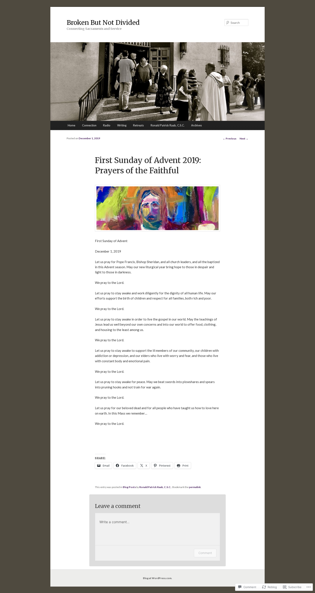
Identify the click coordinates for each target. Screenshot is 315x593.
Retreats (138, 125)
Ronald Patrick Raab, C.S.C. (167, 125)
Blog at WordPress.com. (157, 578)
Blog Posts (129, 487)
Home (71, 125)
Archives (196, 125)
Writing (121, 125)
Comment (205, 553)
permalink (195, 487)
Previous (229, 138)
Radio (106, 125)
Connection (89, 125)
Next (244, 138)
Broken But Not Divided (103, 22)
